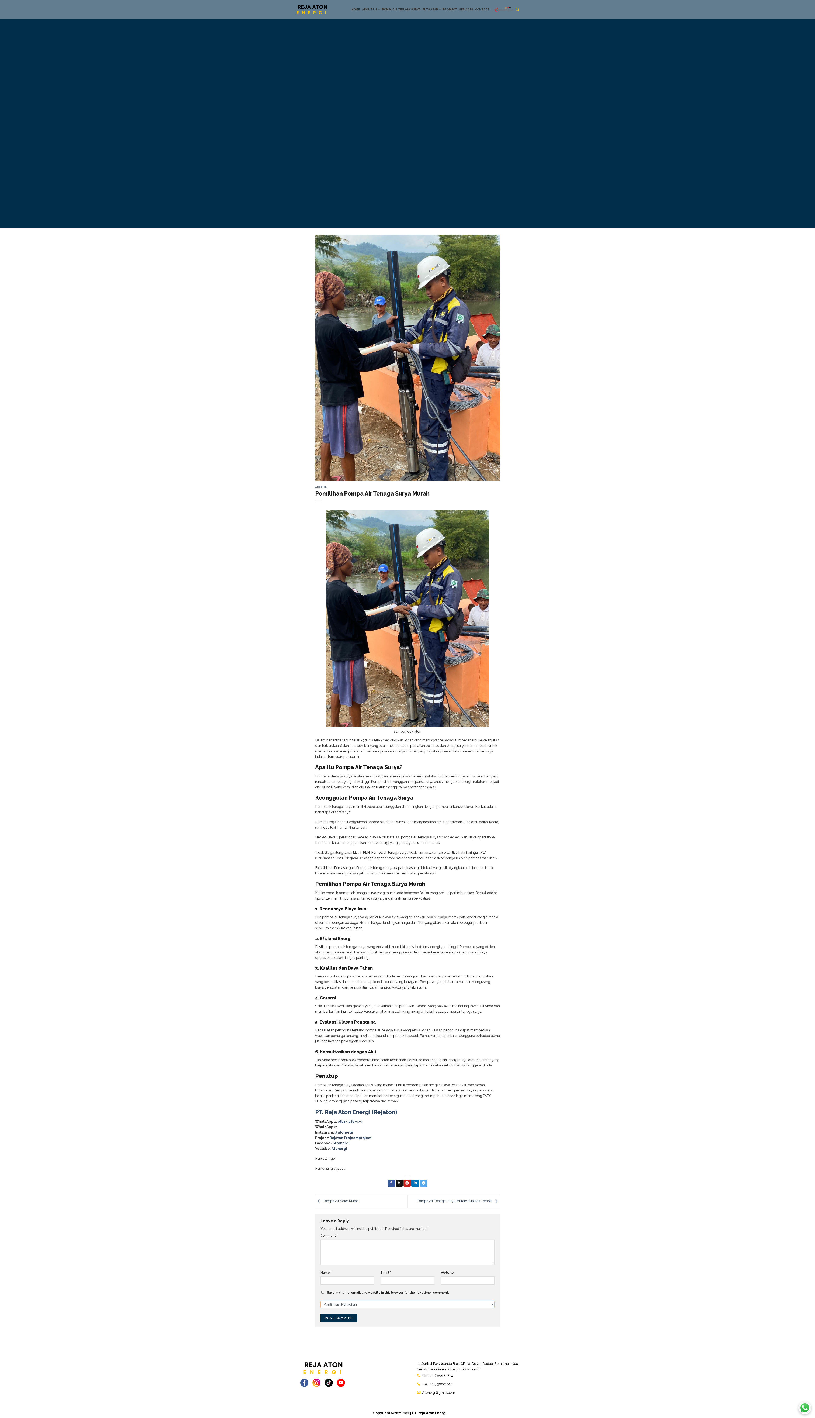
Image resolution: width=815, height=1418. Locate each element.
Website (447, 1272)
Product (450, 9)
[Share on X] (399, 1183)
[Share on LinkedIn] (415, 1183)
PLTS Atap (430, 9)
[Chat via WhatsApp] (804, 1407)
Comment (329, 1235)
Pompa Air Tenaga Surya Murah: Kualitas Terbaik (455, 1201)
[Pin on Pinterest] (407, 1183)
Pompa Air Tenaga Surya (401, 9)
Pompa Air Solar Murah (340, 1201)
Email (386, 1272)
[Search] (517, 10)
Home (355, 9)
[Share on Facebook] (391, 1183)
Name (326, 1272)
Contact (482, 9)
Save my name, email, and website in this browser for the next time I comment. (388, 1292)
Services (466, 9)
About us (369, 9)
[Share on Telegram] (423, 1183)
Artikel (321, 487)
